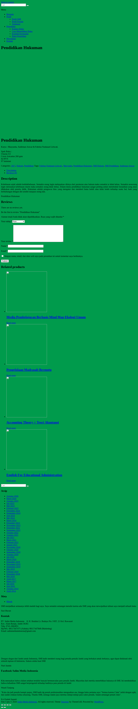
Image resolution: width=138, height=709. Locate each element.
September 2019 (13, 567)
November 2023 (13, 525)
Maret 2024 (11, 520)
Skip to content (7, 2)
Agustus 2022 (12, 533)
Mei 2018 (10, 576)
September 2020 (13, 552)
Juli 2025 (10, 503)
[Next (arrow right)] (5, 707)
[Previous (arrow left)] (2, 707)
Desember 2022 (13, 528)
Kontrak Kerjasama (20, 34)
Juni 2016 (10, 586)
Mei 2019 (10, 569)
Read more (11, 323)
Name (4, 246)
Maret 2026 (11, 498)
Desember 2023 (13, 523)
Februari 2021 (12, 542)
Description (11, 170)
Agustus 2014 (12, 589)
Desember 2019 (13, 562)
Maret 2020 (11, 559)
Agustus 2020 (12, 554)
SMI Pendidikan (112, 166)
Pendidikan (29, 166)
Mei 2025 (10, 506)
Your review (7, 241)
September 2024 (13, 513)
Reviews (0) (11, 173)
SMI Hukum (98, 166)
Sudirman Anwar (127, 166)
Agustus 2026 (12, 496)
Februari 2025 (12, 508)
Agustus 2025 (12, 501)
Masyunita (67, 166)
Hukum (20, 166)
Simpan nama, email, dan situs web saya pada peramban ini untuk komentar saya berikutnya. (43, 256)
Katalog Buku (18, 29)
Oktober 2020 (12, 550)
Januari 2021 (11, 545)
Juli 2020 (10, 557)
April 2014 (11, 591)
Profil (8, 17)
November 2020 (13, 547)
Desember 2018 (13, 574)
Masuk (9, 601)
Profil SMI (16, 19)
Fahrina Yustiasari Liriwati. (50, 166)
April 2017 (11, 579)
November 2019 (13, 564)
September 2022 (13, 530)
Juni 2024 (10, 515)
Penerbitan (10, 26)
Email (4, 251)
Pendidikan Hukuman (82, 166)
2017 (13, 166)
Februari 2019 (12, 571)
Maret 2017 (11, 581)
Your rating (6, 221)
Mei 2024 (10, 518)
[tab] (71, 170)
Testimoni (16, 24)
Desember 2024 (13, 511)
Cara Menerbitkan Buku (22, 31)
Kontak (9, 41)
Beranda (10, 14)
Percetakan (11, 38)
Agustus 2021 (12, 535)
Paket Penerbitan (19, 36)
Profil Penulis (17, 21)
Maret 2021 (11, 540)
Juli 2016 (10, 584)
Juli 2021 (10, 537)
